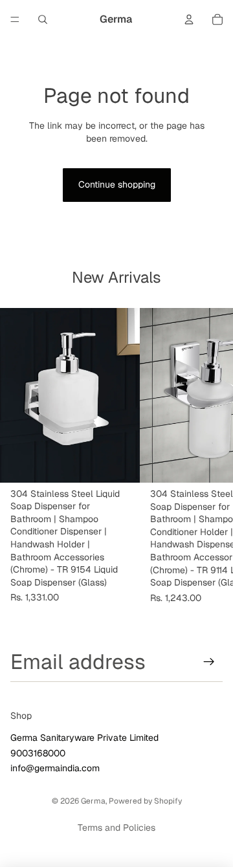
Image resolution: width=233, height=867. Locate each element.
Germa (93, 801)
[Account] (189, 19)
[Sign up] (209, 661)
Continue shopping (116, 184)
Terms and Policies (116, 827)
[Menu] (15, 19)
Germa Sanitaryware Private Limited (84, 738)
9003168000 (37, 753)
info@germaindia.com (55, 768)
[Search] (42, 19)
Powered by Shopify (145, 801)
